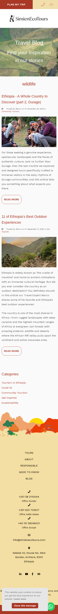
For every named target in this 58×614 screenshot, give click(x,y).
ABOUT (29, 459)
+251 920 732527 (29, 510)
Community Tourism (10, 111)
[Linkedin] (20, 574)
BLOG (29, 478)
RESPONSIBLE (29, 465)
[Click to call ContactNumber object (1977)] (43, 4)
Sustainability (10, 402)
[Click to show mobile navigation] (52, 4)
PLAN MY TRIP (16, 4)
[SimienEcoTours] (29, 18)
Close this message (25, 605)
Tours (29, 452)
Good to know (29, 472)
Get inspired (9, 397)
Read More (11, 199)
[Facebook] (32, 574)
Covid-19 (7, 387)
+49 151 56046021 (29, 523)
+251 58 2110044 (29, 496)
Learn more (20, 599)
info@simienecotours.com (29, 539)
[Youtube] (26, 574)
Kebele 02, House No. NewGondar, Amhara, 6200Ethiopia (29, 557)
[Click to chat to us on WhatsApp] (50, 606)
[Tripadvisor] (38, 574)
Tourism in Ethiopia (14, 382)
